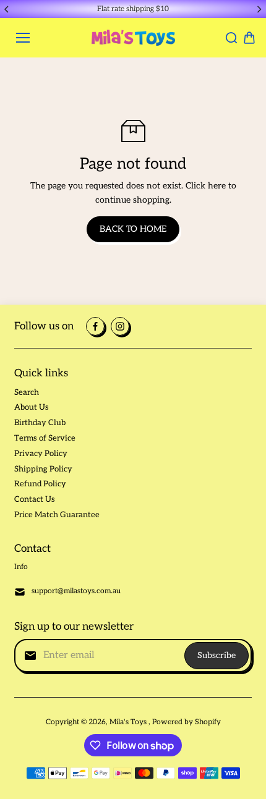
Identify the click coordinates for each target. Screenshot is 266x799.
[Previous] (7, 9)
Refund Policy (40, 484)
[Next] (258, 9)
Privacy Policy (40, 454)
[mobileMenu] (22, 37)
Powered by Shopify (186, 722)
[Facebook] (95, 326)
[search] (231, 37)
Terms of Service (44, 438)
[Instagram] (120, 326)
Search (26, 392)
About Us (31, 407)
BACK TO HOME (133, 229)
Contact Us (34, 499)
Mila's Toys (128, 722)
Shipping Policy (43, 469)
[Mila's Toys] (133, 38)
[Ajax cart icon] (249, 37)
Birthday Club (40, 423)
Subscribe (216, 655)
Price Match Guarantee (57, 515)
